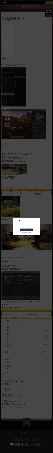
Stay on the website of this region (26, 232)
